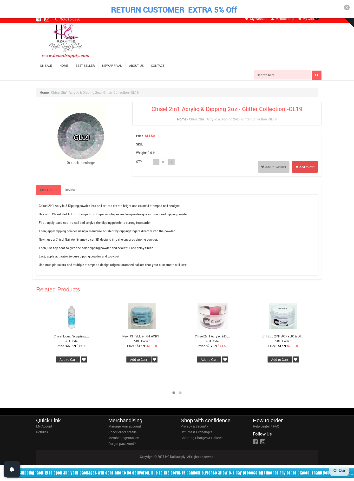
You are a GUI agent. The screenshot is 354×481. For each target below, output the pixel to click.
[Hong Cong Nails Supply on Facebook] (39, 19)
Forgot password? (122, 443)
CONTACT (157, 65)
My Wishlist (258, 18)
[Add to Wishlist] (273, 161)
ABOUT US (136, 65)
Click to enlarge (83, 162)
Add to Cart (68, 359)
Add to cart (306, 167)
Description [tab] (48, 189)
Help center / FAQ (266, 426)
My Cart (308, 18)
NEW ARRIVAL (112, 65)
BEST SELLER (85, 65)
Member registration (123, 437)
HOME (63, 65)
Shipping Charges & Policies (202, 437)
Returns (42, 432)
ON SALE (46, 65)
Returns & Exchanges (196, 432)
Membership (284, 18)
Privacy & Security (194, 426)
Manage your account (124, 426)
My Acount (44, 426)
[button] (347, 7)
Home (44, 92)
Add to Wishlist (275, 167)
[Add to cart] (305, 161)
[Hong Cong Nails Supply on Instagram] (47, 19)
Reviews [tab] (71, 189)
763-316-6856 (69, 19)
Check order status (122, 432)
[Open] (12, 469)
